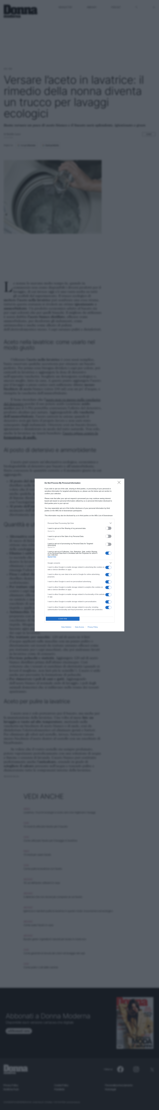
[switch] (108, 528)
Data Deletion (66, 627)
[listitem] (79, 523)
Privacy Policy (93, 627)
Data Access (79, 627)
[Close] (120, 483)
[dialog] (79, 555)
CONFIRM (62, 619)
